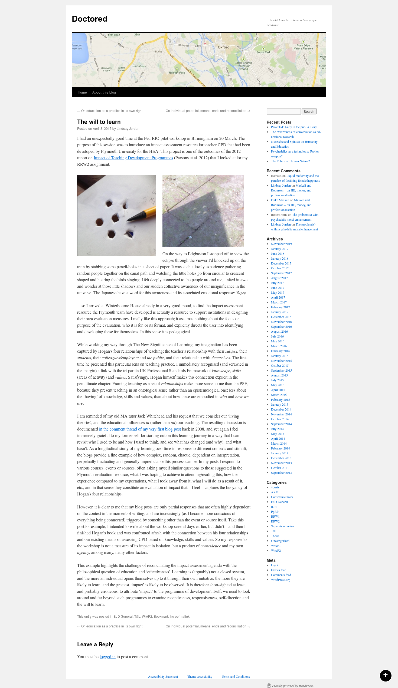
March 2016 (279, 346)
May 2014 (277, 433)
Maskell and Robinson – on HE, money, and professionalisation (291, 190)
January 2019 (279, 248)
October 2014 (280, 419)
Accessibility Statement (163, 676)
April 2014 (278, 438)
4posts (275, 487)
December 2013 (281, 458)
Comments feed (281, 575)
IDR (274, 506)
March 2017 (279, 302)
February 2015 (280, 399)
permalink (182, 616)
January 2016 (279, 355)
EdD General (123, 616)
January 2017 (279, 312)
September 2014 (281, 424)
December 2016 (281, 317)
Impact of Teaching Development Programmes (133, 157)
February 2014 (280, 448)
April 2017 (278, 297)
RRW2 (275, 521)
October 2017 (280, 268)
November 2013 (281, 463)
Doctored (89, 18)
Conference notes (282, 497)
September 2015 (281, 370)
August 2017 (279, 278)
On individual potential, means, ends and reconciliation (208, 110)
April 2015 (278, 390)
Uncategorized (280, 540)
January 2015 (279, 404)
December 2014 (281, 409)
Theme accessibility (199, 676)
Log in (275, 565)
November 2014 (281, 414)
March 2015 (279, 394)
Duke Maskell (280, 200)
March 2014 (279, 443)
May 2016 (277, 341)
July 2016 (277, 336)
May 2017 (277, 292)
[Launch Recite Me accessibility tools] (385, 675)
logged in (108, 656)
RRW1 (275, 516)
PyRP (275, 511)
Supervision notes (282, 526)
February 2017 (280, 307)
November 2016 (281, 321)
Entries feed (278, 570)
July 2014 (277, 428)
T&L (137, 616)
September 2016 (281, 326)
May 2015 (277, 385)
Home (82, 92)
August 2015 (279, 375)
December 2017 (281, 263)
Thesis (275, 536)
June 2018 (277, 253)
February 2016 (280, 351)
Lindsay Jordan (128, 128)
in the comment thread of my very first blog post (140, 429)
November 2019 (281, 244)
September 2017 (281, 273)
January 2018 (279, 258)
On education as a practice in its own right (109, 110)
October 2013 (280, 467)
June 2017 (277, 287)
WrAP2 (147, 616)
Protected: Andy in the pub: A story (294, 127)
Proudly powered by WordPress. (293, 685)
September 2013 (281, 472)
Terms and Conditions (236, 676)
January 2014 (279, 453)
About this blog (104, 92)
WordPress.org (280, 579)
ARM (275, 492)
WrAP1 (276, 545)
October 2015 (280, 365)
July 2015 (277, 380)
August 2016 (279, 331)
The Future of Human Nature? (290, 161)
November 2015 (281, 360)
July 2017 (277, 282)
